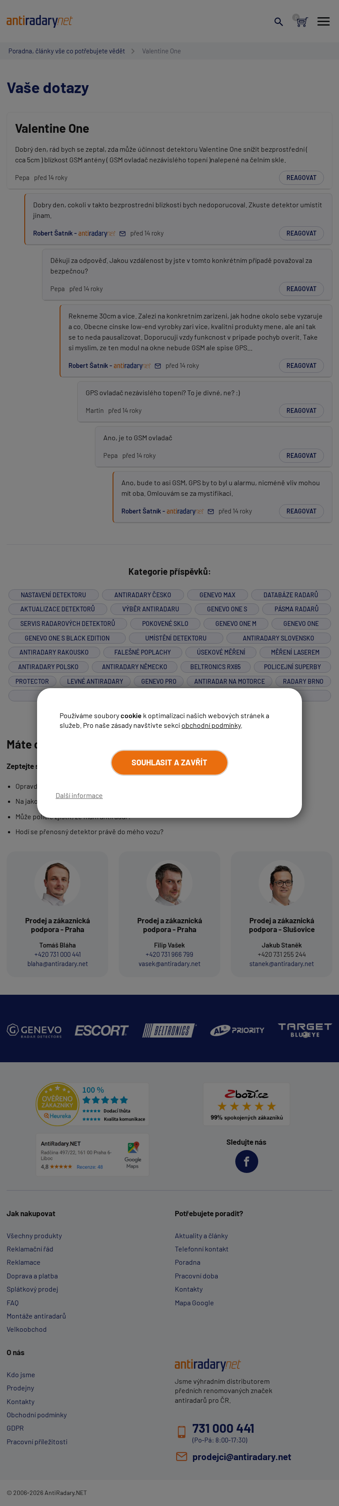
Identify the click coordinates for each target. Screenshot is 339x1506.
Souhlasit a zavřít (169, 762)
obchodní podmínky (211, 725)
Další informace (79, 795)
